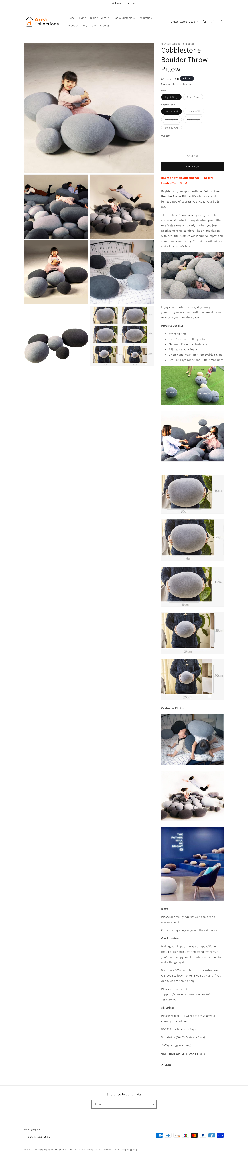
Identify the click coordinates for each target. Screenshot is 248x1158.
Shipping (165, 84)
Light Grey (173, 97)
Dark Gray (195, 97)
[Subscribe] (152, 1104)
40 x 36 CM (173, 120)
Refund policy (76, 1149)
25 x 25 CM (195, 112)
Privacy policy (93, 1149)
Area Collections (40, 1149)
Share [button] (168, 1064)
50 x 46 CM (173, 128)
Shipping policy (129, 1149)
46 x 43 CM (195, 120)
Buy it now (193, 166)
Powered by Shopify (57, 1149)
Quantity (165, 135)
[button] (205, 22)
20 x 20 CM (173, 112)
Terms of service (111, 1149)
